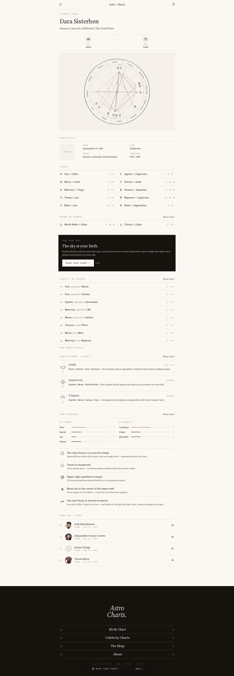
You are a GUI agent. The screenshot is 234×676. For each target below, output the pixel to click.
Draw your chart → (78, 263)
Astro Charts (117, 4)
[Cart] (173, 4)
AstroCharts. (117, 611)
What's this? (168, 217)
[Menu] (60, 5)
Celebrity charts (69, 14)
